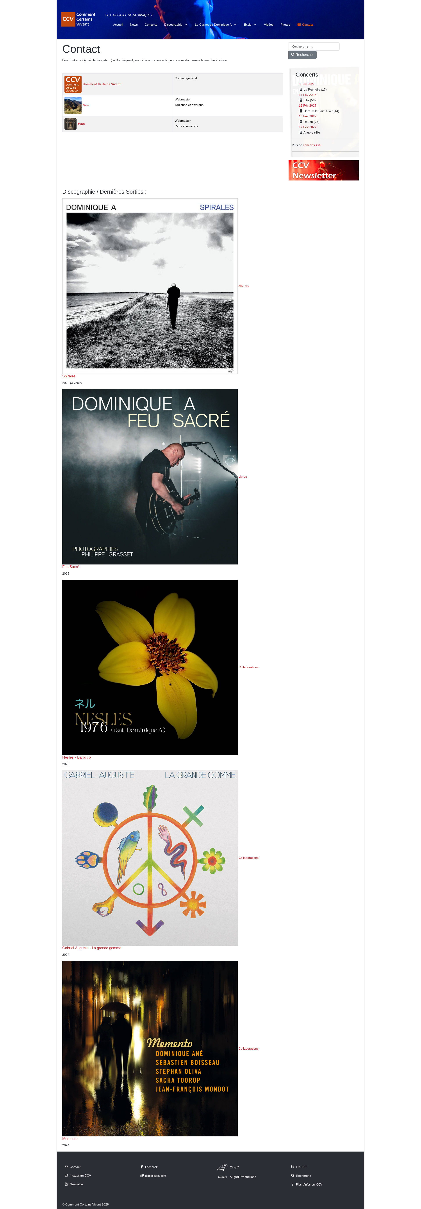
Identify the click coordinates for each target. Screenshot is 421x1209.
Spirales (69, 376)
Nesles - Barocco (76, 757)
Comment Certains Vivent (101, 84)
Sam (85, 105)
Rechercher (304, 55)
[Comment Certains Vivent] (79, 19)
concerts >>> (312, 145)
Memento (69, 1138)
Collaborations (249, 667)
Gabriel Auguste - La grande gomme (91, 948)
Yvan (81, 123)
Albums (243, 286)
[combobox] (314, 46)
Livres (243, 476)
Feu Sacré (70, 566)
